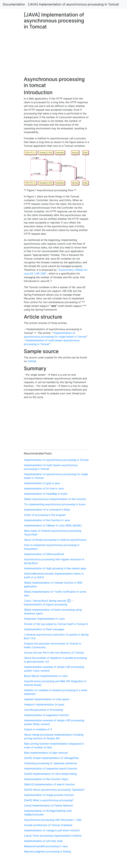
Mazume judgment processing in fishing (47, 851)
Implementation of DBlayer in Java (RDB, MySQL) (53, 525)
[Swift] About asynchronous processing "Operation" (54, 789)
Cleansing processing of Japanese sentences (50, 763)
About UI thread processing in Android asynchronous (55, 539)
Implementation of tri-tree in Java (44, 488)
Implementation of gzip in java (42, 483)
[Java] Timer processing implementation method (52, 835)
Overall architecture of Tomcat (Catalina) (48, 825)
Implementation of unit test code (43, 840)
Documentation (14, 4)
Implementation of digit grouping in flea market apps (55, 568)
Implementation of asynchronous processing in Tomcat (56, 459)
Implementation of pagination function (46, 715)
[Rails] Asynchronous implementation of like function (55, 499)
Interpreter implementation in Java (44, 618)
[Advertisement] (102, 218)
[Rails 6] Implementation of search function (49, 784)
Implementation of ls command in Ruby (47, 509)
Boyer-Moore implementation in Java (46, 675)
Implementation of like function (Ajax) (46, 779)
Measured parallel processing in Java (46, 846)
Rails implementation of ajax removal (46, 752)
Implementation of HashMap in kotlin (45, 493)
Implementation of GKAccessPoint (44, 554)
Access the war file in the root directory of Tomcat (54, 652)
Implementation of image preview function (49, 794)
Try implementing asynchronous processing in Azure (54, 504)
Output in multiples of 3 (38, 729)
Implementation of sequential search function (50, 768)
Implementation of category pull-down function (52, 830)
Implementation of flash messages (44, 629)
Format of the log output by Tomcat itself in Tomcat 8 (56, 624)
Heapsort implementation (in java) (44, 704)
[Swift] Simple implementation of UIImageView (51, 757)
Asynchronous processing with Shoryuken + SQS (52, 819)
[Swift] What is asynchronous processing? (48, 800)
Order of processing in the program (45, 514)
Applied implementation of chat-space (46, 699)
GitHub (32, 361)
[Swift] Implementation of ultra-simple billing (50, 773)
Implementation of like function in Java (47, 520)
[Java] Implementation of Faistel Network (48, 805)
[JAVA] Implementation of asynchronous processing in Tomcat (73, 4)
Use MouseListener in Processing (43, 709)
